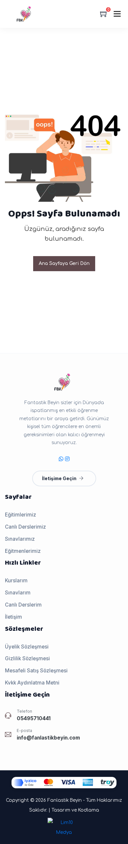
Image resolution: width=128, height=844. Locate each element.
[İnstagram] (67, 459)
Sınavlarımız (20, 539)
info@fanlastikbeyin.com (48, 738)
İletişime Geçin (59, 478)
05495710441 (34, 718)
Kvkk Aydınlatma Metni (32, 683)
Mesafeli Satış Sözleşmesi (36, 670)
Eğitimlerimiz (20, 515)
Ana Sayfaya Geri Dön (64, 263)
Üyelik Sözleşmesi (27, 647)
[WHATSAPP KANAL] (61, 459)
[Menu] (117, 14)
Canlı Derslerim (23, 605)
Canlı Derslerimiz (25, 527)
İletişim (13, 617)
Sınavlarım (18, 593)
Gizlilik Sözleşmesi (27, 658)
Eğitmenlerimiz (23, 551)
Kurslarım (16, 580)
